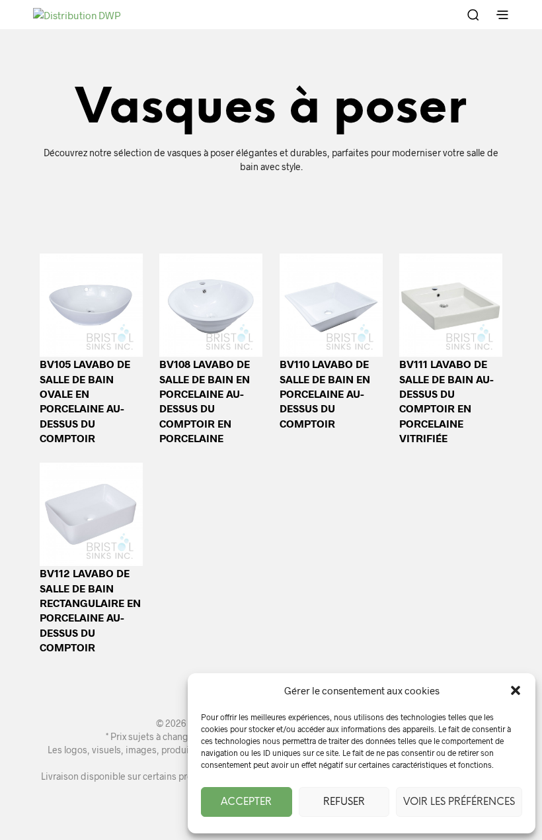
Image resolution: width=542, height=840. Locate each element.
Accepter (246, 802)
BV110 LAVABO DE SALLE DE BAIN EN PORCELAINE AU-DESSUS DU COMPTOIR (325, 393)
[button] (515, 690)
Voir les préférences (459, 802)
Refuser (344, 802)
